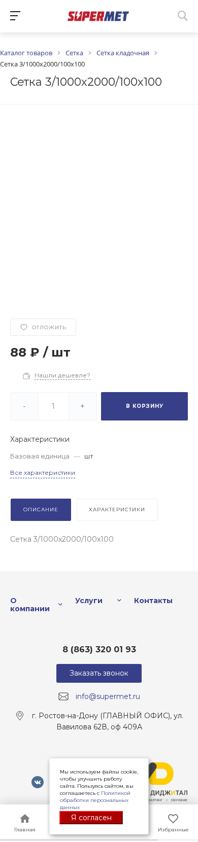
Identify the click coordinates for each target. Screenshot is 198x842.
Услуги (89, 600)
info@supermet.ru (108, 696)
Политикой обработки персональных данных (95, 800)
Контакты (153, 600)
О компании (30, 604)
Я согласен (91, 817)
